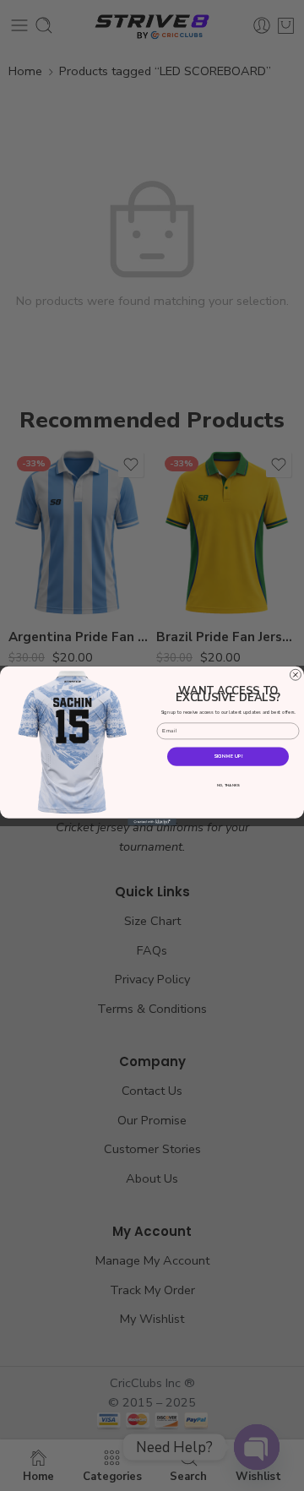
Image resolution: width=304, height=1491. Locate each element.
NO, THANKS (228, 784)
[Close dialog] (295, 674)
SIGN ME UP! (228, 756)
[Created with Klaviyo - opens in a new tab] (152, 821)
